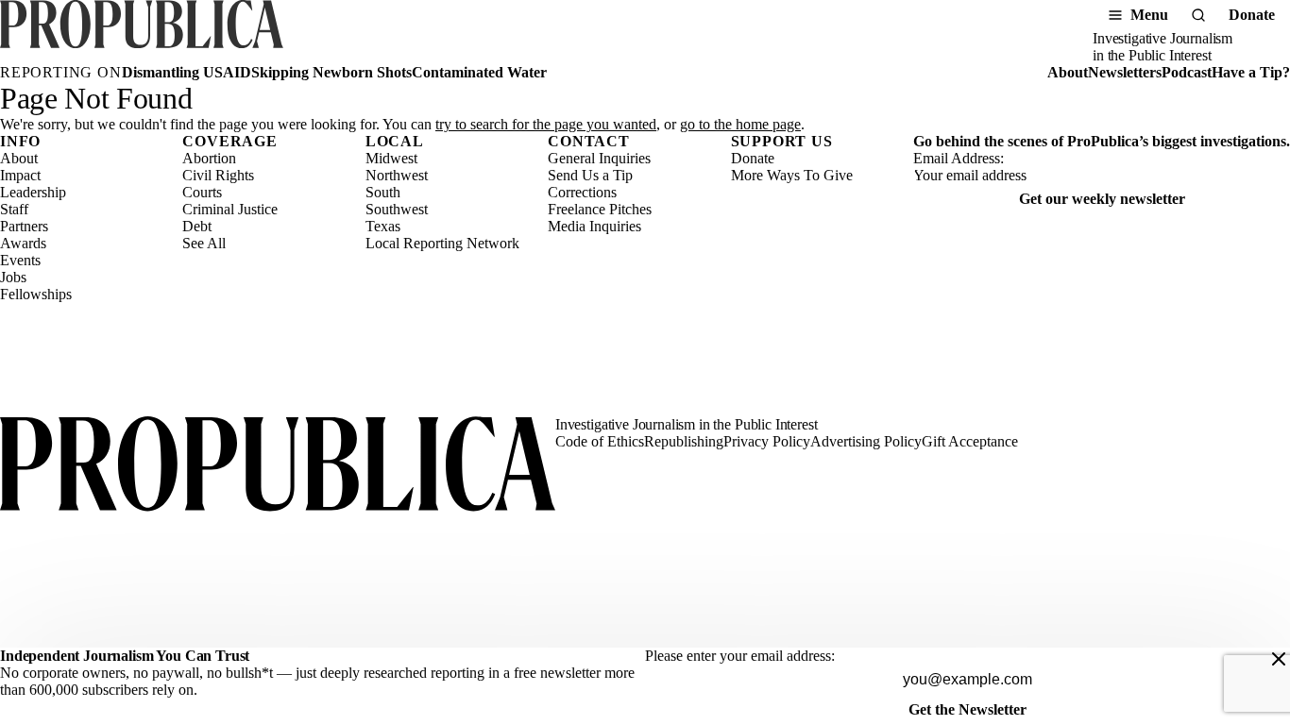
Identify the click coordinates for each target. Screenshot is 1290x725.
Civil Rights (218, 175)
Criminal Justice (230, 209)
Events (20, 260)
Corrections (582, 192)
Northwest (396, 175)
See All (204, 243)
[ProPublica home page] (277, 465)
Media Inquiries (594, 226)
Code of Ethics (599, 441)
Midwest (391, 158)
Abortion (209, 158)
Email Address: (958, 158)
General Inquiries (599, 158)
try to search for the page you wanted (545, 124)
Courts (202, 192)
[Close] (1278, 659)
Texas (382, 226)
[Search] (1198, 15)
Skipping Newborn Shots (331, 72)
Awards (23, 243)
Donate (1252, 15)
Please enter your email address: (740, 656)
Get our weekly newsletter (1102, 199)
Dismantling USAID (186, 72)
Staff (14, 209)
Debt (197, 226)
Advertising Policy (866, 441)
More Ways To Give (792, 175)
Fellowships (36, 294)
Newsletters (1125, 72)
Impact (20, 175)
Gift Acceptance (970, 441)
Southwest (396, 209)
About (1067, 72)
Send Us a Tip (590, 175)
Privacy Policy (766, 441)
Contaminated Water (479, 72)
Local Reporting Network (442, 243)
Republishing (683, 441)
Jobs (13, 277)
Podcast (1187, 72)
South (382, 192)
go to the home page (740, 124)
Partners (24, 226)
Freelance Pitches (600, 209)
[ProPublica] (141, 32)
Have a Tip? (1251, 72)
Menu (1149, 15)
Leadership (33, 192)
